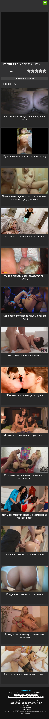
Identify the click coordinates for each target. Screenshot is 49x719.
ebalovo (26, 705)
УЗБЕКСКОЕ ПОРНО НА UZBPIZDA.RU (26, 703)
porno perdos (25, 707)
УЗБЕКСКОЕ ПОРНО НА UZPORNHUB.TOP (26, 697)
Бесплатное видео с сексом (26, 695)
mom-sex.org (26, 709)
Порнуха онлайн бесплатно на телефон (25, 693)
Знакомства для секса (25, 699)
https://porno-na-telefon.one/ (26, 701)
